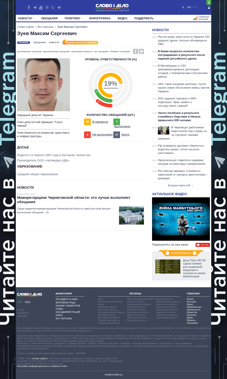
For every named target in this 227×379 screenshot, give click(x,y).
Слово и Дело (25, 26)
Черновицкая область (167, 317)
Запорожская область (109, 323)
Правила (22, 316)
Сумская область (164, 299)
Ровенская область (136, 320)
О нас (20, 310)
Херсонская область (166, 307)
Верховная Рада (66, 302)
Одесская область (136, 315)
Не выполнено (102, 134)
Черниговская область (167, 315)
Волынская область (108, 309)
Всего (126, 134)
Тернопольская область (168, 301)
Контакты (23, 313)
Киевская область (136, 301)
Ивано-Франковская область (141, 299)
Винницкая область (107, 307)
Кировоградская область (139, 304)
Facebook (135, 51)
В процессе (100, 122)
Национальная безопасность (194, 308)
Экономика (192, 323)
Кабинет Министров (68, 306)
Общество (192, 312)
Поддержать (143, 18)
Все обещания (101, 52)
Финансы (191, 320)
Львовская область (136, 309)
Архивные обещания (120, 52)
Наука (190, 304)
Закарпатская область (109, 320)
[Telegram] (35, 7)
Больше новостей (179, 185)
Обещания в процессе (82, 52)
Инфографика (100, 18)
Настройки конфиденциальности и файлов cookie (42, 366)
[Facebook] (29, 7)
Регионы (135, 293)
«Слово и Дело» (40, 358)
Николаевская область (138, 312)
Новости (25, 18)
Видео (122, 18)
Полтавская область (137, 317)
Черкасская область (166, 312)
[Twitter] (53, 7)
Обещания (49, 18)
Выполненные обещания (29, 52)
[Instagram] (47, 7)
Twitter (141, 51)
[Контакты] (208, 7)
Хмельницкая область (167, 309)
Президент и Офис (67, 299)
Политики (72, 18)
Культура (191, 301)
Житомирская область (109, 317)
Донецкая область (107, 315)
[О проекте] (208, 2)
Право (190, 317)
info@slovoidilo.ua (113, 374)
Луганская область (136, 307)
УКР (189, 7)
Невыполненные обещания (56, 52)
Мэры (59, 315)
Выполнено (122, 126)
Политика (191, 315)
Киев (100, 299)
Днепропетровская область (111, 312)
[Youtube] (41, 7)
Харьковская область (166, 304)
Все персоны (46, 26)
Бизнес (190, 299)
